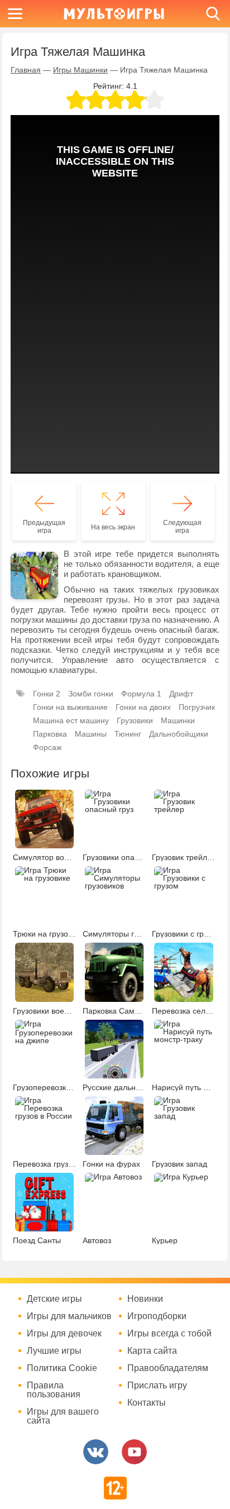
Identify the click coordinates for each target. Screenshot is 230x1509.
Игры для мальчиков (69, 1316)
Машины (91, 734)
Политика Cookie (62, 1368)
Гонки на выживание (70, 707)
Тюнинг (127, 734)
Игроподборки (156, 1316)
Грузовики (135, 720)
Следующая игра (182, 526)
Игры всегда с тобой (169, 1333)
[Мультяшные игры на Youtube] (134, 1451)
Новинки (145, 1299)
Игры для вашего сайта (63, 1416)
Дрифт (181, 694)
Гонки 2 (46, 694)
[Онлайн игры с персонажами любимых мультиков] (114, 14)
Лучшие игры (54, 1350)
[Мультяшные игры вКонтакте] (95, 1451)
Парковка (50, 734)
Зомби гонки (90, 694)
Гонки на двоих (143, 707)
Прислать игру (157, 1385)
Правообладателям (167, 1368)
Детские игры (54, 1299)
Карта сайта (152, 1350)
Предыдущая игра (44, 526)
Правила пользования (53, 1390)
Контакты (146, 1402)
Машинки (178, 720)
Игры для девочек (64, 1333)
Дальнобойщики (178, 734)
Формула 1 (141, 694)
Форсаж (47, 747)
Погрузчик (197, 707)
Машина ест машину (71, 720)
